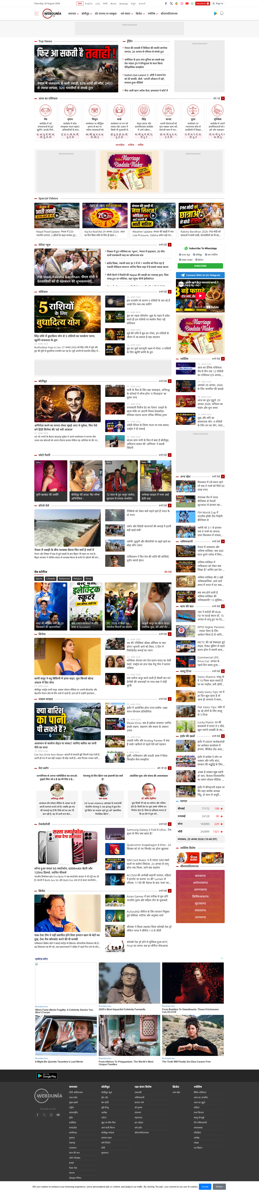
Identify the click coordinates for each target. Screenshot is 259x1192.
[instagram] (182, 3)
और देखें (167, 572)
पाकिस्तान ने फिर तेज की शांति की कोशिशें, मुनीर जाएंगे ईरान (148, 558)
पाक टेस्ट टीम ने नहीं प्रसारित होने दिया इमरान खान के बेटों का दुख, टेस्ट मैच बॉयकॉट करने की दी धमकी (67, 937)
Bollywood (64, 578)
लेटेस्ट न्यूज (45, 245)
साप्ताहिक (120, 144)
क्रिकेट (139, 13)
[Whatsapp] (192, 3)
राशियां (196, 1107)
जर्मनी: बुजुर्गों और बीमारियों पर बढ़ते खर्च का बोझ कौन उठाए (149, 543)
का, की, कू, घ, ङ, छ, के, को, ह (95, 136)
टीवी (103, 1147)
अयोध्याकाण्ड (200, 883)
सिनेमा (38, 462)
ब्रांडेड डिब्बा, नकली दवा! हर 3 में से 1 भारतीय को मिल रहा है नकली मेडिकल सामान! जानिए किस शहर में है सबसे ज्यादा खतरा (137, 265)
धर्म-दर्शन (138, 1127)
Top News (45, 41)
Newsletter (201, 3)
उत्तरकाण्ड (200, 917)
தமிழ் (97, 3)
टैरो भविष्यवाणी (200, 1122)
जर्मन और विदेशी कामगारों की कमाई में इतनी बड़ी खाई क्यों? (149, 528)
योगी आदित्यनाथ (76, 1092)
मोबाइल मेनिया (75, 1177)
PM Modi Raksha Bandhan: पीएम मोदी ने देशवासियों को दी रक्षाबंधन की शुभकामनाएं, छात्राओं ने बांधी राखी (67, 278)
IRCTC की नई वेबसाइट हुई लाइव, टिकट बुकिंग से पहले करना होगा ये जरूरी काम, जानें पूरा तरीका (211, 646)
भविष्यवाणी (186, 541)
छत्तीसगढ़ (73, 1132)
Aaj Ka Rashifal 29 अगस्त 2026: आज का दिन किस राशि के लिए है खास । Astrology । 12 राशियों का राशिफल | (104, 233)
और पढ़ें (216, 98)
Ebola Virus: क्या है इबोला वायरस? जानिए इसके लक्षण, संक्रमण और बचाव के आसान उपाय (149, 726)
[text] (56, 215)
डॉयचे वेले (44, 505)
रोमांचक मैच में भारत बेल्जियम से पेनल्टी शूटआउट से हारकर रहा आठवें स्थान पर (209, 501)
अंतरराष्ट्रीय (73, 1112)
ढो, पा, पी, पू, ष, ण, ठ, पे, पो (168, 136)
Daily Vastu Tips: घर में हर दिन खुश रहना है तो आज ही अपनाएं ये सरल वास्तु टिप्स (211, 695)
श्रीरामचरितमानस (169, 13)
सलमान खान (106, 1137)
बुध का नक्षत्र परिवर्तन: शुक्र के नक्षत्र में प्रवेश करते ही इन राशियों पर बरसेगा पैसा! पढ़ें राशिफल (148, 319)
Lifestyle (50, 578)
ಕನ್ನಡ (133, 3)
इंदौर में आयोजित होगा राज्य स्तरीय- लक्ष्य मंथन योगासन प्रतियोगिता (147, 709)
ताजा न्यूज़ (186, 254)
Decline (219, 1186)
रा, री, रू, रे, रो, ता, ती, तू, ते (193, 136)
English (88, 3)
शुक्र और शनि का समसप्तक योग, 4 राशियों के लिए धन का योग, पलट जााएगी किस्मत (210, 421)
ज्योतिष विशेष (187, 848)
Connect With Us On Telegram (203, 275)
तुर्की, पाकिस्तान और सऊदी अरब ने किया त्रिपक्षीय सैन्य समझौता (147, 757)
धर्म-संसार (125, 13)
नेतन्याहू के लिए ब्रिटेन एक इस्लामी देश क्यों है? (103, 777)
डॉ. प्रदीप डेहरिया (148, 798)
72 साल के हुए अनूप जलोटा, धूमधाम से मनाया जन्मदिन (121, 496)
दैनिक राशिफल (200, 1092)
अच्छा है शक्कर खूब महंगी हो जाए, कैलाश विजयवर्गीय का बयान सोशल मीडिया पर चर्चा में (211, 775)
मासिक (131, 144)
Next (116, 68)
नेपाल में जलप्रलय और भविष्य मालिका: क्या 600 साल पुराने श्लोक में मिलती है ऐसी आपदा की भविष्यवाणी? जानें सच (211, 550)
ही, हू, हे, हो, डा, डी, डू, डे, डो (119, 136)
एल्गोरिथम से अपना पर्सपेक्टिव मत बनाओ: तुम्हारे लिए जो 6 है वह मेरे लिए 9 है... (57, 777)
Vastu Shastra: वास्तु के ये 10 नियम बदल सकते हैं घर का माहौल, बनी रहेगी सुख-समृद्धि (211, 680)
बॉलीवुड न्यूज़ (106, 1092)
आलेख (104, 1112)
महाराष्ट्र (72, 1142)
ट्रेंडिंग (129, 41)
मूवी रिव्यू (105, 1107)
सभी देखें (163, 244)
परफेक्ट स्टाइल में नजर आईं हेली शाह (155, 496)
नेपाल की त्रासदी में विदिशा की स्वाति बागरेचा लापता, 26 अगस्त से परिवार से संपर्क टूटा (145, 49)
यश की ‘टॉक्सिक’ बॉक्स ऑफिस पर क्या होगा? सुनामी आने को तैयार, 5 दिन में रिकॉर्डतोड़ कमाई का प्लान (146, 646)
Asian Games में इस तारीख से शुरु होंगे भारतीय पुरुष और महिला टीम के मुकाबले (147, 898)
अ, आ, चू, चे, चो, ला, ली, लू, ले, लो (46, 136)
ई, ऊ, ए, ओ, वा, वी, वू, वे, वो (70, 136)
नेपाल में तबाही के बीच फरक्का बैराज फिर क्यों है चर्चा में (64, 550)
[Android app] (47, 1076)
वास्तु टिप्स (185, 671)
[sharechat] (176, 3)
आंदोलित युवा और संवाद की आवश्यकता (149, 775)
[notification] (222, 13)
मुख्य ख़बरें (73, 1102)
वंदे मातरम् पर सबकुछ (106, 13)
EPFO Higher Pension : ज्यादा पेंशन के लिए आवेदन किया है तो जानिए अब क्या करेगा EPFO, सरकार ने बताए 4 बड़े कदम (211, 630)
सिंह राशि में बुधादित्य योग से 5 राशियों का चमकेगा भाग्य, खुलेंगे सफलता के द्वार (64, 338)
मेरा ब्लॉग (44, 768)
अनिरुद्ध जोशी (57, 798)
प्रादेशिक (72, 1122)
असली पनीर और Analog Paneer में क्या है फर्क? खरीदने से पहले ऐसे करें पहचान (148, 742)
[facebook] (166, 3)
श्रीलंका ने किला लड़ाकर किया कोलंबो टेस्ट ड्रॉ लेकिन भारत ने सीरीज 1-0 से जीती (149, 928)
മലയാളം (123, 3)
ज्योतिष (151, 13)
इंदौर (71, 1117)
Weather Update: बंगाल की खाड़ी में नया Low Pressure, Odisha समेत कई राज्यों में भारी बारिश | (153, 233)
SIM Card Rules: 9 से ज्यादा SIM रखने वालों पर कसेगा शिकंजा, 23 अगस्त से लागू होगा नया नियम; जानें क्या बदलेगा (148, 863)
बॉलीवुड (85, 13)
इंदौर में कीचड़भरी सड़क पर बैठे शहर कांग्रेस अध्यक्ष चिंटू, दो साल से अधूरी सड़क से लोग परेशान (211, 791)
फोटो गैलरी (44, 455)
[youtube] (187, 3)
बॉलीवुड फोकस (107, 1132)
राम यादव (103, 798)
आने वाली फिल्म (108, 1127)
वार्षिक (140, 144)
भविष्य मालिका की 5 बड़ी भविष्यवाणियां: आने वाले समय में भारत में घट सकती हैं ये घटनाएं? (211, 581)
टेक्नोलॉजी (44, 824)
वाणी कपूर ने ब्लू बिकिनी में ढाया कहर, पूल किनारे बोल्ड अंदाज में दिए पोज (63, 680)
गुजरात (72, 1137)
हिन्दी (80, 3)
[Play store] (216, 13)
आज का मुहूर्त (199, 1102)
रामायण (138, 1112)
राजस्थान (72, 1147)
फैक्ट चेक (73, 1167)
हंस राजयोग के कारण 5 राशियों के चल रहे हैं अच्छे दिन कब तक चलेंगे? (148, 302)
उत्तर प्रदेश (73, 1097)
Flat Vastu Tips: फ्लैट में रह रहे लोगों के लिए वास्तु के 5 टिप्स (211, 710)
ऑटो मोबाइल (74, 1157)
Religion (78, 578)
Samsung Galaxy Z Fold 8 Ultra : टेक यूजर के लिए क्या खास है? (149, 831)
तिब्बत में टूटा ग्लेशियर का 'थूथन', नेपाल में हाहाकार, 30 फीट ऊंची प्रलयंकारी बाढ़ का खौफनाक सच (136, 253)
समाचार (72, 13)
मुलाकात (105, 1152)
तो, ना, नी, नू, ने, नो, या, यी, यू (217, 136)
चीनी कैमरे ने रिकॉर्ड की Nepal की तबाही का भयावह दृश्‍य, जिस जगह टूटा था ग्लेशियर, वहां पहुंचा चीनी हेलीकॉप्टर (137, 276)
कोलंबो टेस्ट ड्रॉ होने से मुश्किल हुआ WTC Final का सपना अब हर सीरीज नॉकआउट (147, 943)
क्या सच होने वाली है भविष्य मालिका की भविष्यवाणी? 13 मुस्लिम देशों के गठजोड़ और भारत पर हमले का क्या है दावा (210, 596)
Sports (39, 578)
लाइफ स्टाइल (46, 699)
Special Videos (48, 198)
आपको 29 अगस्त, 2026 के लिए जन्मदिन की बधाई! (211, 387)
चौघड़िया (197, 1132)
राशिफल (43, 292)
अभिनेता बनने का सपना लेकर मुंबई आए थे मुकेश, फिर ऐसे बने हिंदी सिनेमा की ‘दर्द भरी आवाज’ (65, 427)
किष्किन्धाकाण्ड (200, 896)
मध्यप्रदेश (73, 1127)
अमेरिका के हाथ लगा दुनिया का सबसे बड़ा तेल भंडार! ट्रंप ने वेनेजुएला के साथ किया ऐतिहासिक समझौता (144, 63)
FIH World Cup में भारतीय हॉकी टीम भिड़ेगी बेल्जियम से (210, 516)
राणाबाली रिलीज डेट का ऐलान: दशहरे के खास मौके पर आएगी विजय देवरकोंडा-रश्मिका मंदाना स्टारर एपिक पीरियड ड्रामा (147, 411)
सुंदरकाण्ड (200, 903)
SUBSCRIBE (200, 265)
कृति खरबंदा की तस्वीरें (47, 494)
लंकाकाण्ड (200, 910)
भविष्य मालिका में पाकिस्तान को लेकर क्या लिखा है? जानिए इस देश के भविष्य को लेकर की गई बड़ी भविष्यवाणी (211, 566)
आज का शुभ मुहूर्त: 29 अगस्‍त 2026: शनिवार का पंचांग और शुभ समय (210, 404)
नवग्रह (196, 1142)
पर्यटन (103, 1117)
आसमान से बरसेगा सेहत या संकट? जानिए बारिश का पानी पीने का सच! (65, 745)
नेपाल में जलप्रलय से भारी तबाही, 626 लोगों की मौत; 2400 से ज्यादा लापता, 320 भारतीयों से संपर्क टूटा (75, 85)
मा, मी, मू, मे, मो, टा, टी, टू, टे (144, 136)
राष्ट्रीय (71, 1107)
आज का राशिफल (48, 98)
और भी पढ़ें (162, 768)
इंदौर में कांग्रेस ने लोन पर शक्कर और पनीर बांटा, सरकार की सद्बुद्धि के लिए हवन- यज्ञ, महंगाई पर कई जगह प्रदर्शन (210, 760)
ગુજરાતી (141, 3)
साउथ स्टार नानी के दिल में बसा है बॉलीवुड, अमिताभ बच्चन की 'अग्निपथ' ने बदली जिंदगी (148, 443)
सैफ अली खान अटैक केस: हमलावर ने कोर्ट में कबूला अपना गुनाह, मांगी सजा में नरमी (146, 92)
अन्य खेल (185, 476)
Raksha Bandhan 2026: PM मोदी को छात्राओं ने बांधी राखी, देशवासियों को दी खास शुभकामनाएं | (201, 233)
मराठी (105, 3)
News (88, 578)
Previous (36, 68)
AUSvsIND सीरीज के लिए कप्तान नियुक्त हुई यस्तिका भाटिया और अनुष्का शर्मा (148, 913)
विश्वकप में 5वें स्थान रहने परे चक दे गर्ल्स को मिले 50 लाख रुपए (211, 485)
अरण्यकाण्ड (200, 890)
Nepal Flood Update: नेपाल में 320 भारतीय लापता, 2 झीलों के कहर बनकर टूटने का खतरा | (56, 233)
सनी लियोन (105, 1142)
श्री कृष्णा (138, 1107)
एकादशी (138, 1092)
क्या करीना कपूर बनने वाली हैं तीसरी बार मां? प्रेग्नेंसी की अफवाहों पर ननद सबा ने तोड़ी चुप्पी (149, 681)
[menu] (37, 14)
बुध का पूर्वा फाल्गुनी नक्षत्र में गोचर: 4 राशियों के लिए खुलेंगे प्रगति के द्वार (149, 350)
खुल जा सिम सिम (108, 1122)
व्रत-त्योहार (139, 1122)
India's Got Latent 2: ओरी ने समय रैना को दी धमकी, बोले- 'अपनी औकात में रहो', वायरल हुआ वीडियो (145, 78)
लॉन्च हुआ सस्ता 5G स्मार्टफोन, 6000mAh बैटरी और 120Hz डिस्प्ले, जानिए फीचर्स (63, 870)
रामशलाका (198, 1127)
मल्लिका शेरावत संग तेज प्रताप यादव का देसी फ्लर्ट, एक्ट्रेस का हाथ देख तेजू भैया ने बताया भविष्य (149, 664)
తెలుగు (113, 3)
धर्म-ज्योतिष (213, 254)
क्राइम (71, 1162)
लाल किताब (199, 1112)
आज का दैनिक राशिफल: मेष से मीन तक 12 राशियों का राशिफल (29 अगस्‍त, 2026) (210, 371)
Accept (205, 1186)
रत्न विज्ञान (198, 1147)
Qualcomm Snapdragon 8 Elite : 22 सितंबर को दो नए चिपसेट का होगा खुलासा (149, 846)
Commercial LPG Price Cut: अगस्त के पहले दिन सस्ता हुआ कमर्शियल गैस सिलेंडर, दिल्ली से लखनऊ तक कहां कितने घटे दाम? (211, 661)
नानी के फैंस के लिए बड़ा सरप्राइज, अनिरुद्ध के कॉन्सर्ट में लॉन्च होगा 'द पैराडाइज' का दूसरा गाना (148, 393)
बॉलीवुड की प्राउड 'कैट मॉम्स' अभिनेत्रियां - (85, 496)
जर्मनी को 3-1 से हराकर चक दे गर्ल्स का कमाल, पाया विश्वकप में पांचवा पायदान (209, 531)
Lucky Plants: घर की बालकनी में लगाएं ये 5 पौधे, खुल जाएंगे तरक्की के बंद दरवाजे (211, 726)
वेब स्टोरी (105, 1102)
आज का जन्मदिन (201, 1097)
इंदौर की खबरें (187, 736)
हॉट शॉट (104, 1097)
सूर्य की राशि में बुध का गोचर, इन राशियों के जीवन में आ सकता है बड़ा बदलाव (148, 335)
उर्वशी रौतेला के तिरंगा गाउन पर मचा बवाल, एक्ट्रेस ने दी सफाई (148, 427)
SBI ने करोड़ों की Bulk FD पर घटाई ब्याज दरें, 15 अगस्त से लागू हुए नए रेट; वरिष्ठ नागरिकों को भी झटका (211, 615)
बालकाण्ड (200, 876)
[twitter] (171, 3)
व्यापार (183, 801)
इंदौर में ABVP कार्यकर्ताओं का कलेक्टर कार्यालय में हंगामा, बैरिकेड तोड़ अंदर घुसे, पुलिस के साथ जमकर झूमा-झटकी (211, 745)
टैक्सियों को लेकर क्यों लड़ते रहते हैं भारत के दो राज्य (148, 513)
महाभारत (138, 1117)
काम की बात (187, 606)
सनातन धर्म (139, 1102)
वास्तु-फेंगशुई (199, 1117)
